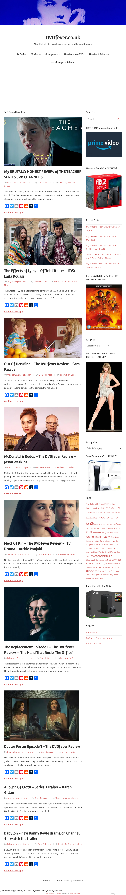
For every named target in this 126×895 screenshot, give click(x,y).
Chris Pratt (115, 512)
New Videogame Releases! (63, 62)
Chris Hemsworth (103, 512)
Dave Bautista (92, 518)
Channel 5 (62, 182)
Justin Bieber (108, 548)
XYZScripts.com (75, 894)
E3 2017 (94, 528)
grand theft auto (112, 533)
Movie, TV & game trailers (65, 282)
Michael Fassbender (101, 552)
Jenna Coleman (103, 544)
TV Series (21, 54)
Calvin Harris (91, 512)
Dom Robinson (44, 182)
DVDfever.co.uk (63, 37)
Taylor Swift (103, 575)
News (6, 285)
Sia (91, 567)
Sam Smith (114, 560)
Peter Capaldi (99, 555)
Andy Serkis (91, 504)
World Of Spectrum (95, 643)
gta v (98, 541)
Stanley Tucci (111, 567)
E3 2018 (103, 528)
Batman (102, 504)
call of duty (110, 507)
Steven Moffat (106, 571)
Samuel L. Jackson (96, 563)
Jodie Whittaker (95, 548)
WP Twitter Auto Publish (53, 894)
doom (112, 524)
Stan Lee (99, 567)
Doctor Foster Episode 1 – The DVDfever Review (42, 746)
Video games (51, 54)
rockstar (103, 560)
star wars (92, 571)
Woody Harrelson (94, 578)
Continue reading (13, 212)
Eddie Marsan (114, 528)
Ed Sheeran (95, 532)
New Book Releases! (99, 54)
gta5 (91, 541)
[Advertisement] (63, 88)
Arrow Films (92, 632)
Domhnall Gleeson (101, 524)
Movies (34, 54)
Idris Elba (107, 541)
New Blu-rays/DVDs (74, 54)
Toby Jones (115, 575)
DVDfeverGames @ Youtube (99, 638)
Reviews (72, 182)
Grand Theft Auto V (101, 536)
